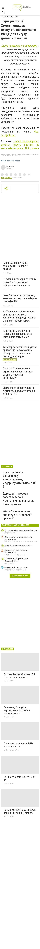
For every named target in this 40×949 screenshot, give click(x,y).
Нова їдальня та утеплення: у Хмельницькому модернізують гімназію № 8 (20, 298)
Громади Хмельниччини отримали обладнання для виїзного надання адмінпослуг (18, 373)
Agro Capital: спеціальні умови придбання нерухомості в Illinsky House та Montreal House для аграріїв (20, 352)
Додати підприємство (20, 576)
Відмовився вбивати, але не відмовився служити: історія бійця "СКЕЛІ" (19, 390)
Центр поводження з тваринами (19, 45)
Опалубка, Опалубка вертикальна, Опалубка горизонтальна (17, 710)
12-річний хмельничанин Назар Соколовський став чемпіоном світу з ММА (17, 333)
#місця (3, 161)
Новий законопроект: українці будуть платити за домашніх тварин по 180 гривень (20, 145)
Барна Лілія (10, 166)
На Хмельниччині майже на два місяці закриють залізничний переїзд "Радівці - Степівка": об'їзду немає (20, 316)
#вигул (17, 161)
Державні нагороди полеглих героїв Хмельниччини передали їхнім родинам (19, 282)
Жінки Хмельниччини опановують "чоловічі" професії (15, 265)
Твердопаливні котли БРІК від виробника (18, 745)
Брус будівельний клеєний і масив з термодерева (19, 676)
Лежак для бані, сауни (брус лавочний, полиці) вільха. (19, 811)
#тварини (10, 161)
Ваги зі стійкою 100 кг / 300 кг (19, 778)
